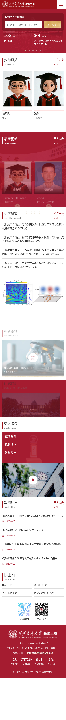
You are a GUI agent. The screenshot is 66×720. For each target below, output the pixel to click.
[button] (29, 199)
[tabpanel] (17, 38)
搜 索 (54, 25)
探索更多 (33, 344)
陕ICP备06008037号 (43, 672)
